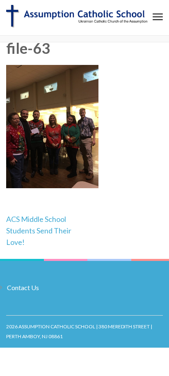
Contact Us (23, 287)
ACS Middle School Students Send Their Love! (38, 231)
